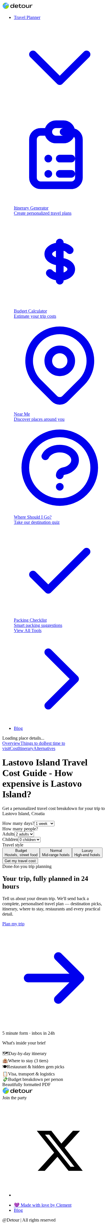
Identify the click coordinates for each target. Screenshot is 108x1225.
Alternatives (44, 748)
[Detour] (17, 7)
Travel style (12, 844)
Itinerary (25, 748)
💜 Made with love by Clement (42, 1205)
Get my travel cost (20, 861)
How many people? (20, 828)
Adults (8, 833)
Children (10, 839)
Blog (18, 728)
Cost (14, 748)
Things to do (31, 743)
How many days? (18, 823)
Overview (11, 743)
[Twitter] (60, 1195)
